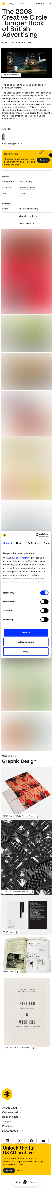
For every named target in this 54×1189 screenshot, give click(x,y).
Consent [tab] (7, 543)
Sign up (9, 1171)
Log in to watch (10, 75)
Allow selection (26, 642)
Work (4, 42)
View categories (10, 144)
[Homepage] (25, 1182)
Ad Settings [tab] (33, 543)
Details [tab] (19, 543)
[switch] (44, 601)
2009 (22, 194)
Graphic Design (27, 182)
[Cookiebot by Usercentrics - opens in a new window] (37, 535)
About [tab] (47, 543)
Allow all (26, 632)
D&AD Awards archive (20, 42)
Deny (26, 651)
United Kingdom (27, 188)
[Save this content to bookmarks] (50, 42)
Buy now (43, 160)
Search (33, 1182)
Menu (17, 1182)
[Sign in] (50, 3)
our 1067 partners (21, 558)
